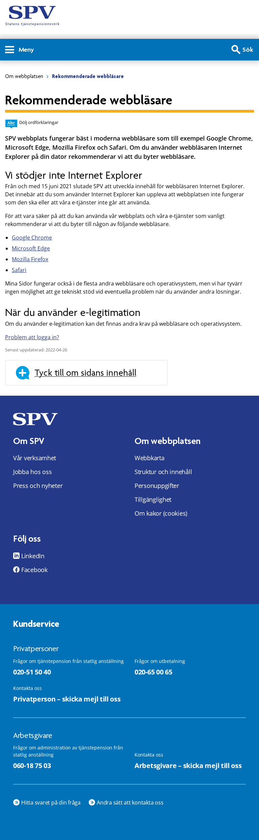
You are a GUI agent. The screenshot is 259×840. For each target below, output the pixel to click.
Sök (247, 49)
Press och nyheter (37, 485)
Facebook (34, 570)
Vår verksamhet (34, 458)
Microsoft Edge (31, 248)
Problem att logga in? (32, 337)
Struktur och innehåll (163, 472)
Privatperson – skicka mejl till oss (67, 698)
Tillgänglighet (153, 499)
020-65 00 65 (153, 671)
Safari (19, 270)
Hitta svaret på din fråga (51, 802)
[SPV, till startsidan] (32, 15)
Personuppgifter (157, 485)
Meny (26, 49)
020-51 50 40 (32, 671)
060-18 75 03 (32, 765)
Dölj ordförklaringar (38, 122)
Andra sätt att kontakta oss (130, 802)
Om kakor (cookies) (161, 513)
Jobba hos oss (32, 472)
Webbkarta (150, 458)
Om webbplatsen (24, 76)
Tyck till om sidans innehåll (85, 372)
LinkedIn (33, 556)
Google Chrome (32, 237)
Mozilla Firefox (30, 259)
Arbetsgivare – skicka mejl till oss (188, 765)
